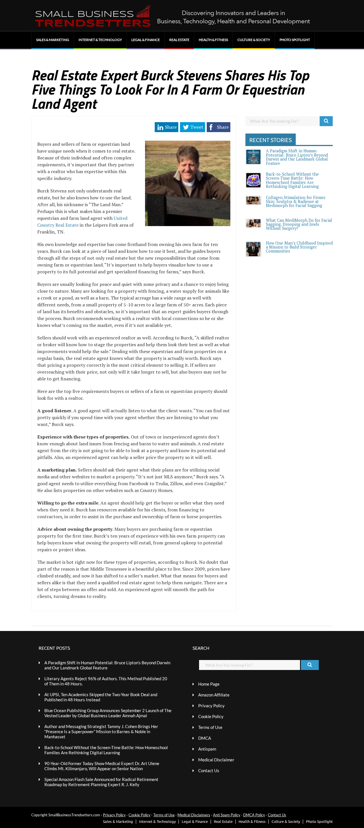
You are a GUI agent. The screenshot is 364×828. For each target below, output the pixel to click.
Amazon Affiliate (213, 694)
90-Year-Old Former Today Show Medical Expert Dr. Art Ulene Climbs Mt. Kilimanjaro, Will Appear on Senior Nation (101, 766)
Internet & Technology (100, 40)
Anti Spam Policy (226, 815)
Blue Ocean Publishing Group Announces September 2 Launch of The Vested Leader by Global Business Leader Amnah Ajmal (107, 713)
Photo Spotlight (295, 40)
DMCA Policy (254, 815)
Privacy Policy (211, 705)
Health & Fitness (213, 40)
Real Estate (179, 40)
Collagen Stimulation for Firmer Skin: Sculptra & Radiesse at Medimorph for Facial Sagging (296, 201)
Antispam (207, 748)
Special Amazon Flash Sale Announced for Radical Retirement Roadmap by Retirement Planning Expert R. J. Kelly (101, 782)
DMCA (204, 738)
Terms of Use (210, 727)
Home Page (209, 683)
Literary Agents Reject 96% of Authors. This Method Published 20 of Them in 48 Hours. (105, 681)
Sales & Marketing (52, 40)
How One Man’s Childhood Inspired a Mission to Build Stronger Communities (299, 247)
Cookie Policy (211, 716)
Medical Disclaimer (216, 759)
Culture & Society (253, 40)
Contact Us (208, 770)
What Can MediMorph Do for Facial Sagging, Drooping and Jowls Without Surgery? (299, 224)
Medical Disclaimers (193, 815)
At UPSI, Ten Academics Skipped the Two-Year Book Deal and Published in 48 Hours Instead (100, 697)
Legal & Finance (145, 40)
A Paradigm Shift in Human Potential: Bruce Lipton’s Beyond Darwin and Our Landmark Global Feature (297, 157)
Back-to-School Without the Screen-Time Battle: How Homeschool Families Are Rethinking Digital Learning (292, 180)
